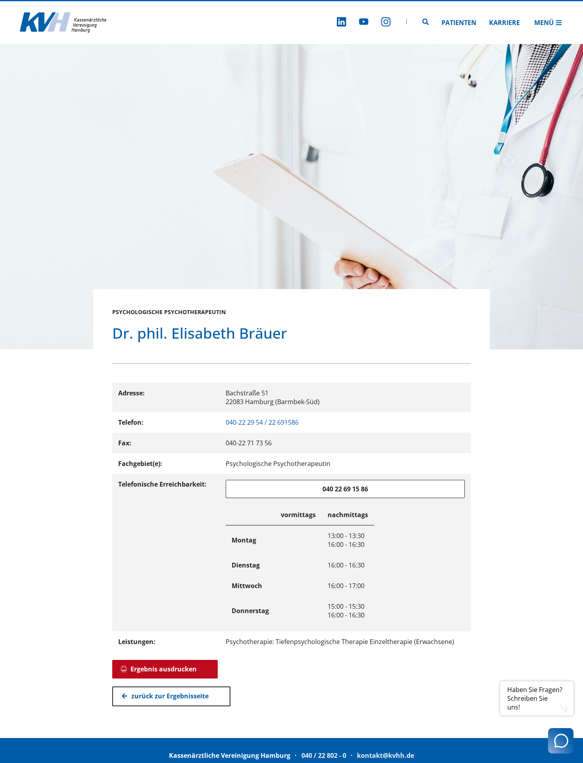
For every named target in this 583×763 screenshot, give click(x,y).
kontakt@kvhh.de (385, 755)
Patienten (458, 22)
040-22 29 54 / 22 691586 (262, 422)
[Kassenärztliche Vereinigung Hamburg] (63, 23)
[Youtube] (363, 22)
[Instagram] (386, 22)
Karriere (504, 22)
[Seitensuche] (425, 22)
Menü (544, 22)
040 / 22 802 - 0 (323, 755)
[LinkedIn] (341, 22)
